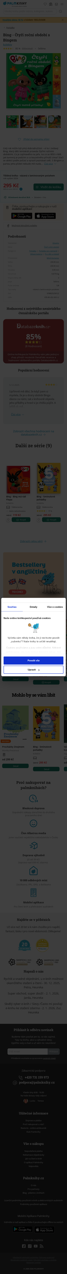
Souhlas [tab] (12, 607)
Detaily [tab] (33, 607)
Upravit (32, 669)
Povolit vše (34, 660)
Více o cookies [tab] (55, 607)
